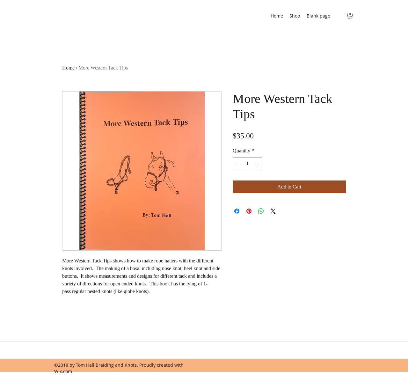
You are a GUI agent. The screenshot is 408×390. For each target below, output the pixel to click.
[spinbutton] (247, 164)
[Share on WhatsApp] (261, 211)
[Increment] (256, 164)
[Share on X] (273, 211)
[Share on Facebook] (237, 211)
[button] (350, 16)
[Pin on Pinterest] (249, 211)
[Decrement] (238, 164)
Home (68, 67)
